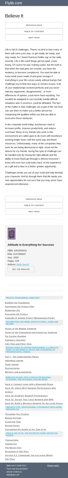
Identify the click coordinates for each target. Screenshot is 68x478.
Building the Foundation (17, 303)
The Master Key (13, 448)
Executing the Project (16, 314)
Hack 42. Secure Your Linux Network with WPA (29, 400)
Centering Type (13, 422)
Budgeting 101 (12, 310)
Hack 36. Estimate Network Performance (26, 396)
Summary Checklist (15, 340)
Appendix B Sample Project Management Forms (30, 318)
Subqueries (11, 444)
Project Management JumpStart (23, 298)
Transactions (12, 440)
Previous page (34, 25)
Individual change (14, 361)
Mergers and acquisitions (18, 372)
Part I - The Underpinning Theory (22, 357)
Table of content (34, 31)
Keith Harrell (23, 264)
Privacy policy (53, 465)
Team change (12, 364)
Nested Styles (12, 426)
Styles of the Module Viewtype (21, 329)
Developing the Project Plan (19, 307)
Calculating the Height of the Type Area (25, 429)
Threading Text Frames (17, 414)
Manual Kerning (13, 418)
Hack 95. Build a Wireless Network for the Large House (34, 403)
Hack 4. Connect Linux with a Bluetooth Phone (29, 384)
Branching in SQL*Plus (17, 451)
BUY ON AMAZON (21, 269)
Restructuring (12, 368)
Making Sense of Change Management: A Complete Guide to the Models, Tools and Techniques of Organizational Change (32, 350)
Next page (34, 38)
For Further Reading (15, 336)
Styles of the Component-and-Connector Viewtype (31, 332)
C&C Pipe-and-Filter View (18, 344)
